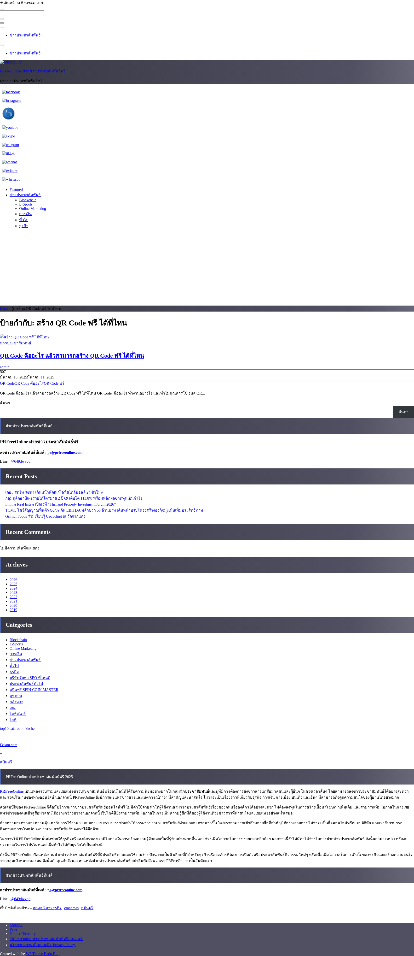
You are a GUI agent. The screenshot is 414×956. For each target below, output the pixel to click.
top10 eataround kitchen (18, 728)
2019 (13, 610)
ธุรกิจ (23, 226)
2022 (13, 597)
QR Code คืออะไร (29, 383)
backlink (16, 925)
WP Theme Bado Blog (43, 954)
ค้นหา (5, 403)
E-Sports (25, 204)
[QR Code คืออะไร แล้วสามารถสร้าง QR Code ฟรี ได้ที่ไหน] (207, 337)
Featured (16, 190)
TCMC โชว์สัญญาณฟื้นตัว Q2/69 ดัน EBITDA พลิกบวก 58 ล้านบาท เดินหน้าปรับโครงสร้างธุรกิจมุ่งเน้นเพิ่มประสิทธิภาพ (104, 510)
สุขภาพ (16, 696)
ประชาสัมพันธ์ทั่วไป (26, 684)
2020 (13, 605)
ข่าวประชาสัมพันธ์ (25, 35)
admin (4, 367)
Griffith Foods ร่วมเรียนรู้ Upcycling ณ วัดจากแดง (45, 516)
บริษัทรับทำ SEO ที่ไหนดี (30, 678)
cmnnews (71, 908)
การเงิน (25, 214)
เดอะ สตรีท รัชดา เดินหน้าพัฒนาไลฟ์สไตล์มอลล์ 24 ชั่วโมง (54, 492)
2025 (13, 584)
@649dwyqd (20, 461)
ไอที (13, 720)
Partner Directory (23, 934)
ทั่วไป (23, 220)
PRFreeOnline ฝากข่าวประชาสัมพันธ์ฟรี (32, 71)
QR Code (7, 383)
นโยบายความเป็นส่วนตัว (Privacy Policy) (43, 945)
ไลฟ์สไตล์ (18, 714)
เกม (13, 708)
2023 (13, 592)
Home (4, 309)
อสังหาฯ (16, 702)
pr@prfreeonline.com (64, 452)
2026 (13, 580)
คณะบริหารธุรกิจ (47, 908)
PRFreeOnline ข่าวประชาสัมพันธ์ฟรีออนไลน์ (46, 939)
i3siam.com (8, 745)
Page (13, 929)
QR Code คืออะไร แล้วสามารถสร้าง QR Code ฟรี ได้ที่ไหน (72, 356)
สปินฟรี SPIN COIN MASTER (34, 690)
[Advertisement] (207, 269)
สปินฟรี (6, 762)
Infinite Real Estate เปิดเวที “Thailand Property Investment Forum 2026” (60, 504)
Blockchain (27, 200)
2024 (13, 588)
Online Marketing (32, 209)
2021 (13, 601)
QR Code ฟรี (54, 383)
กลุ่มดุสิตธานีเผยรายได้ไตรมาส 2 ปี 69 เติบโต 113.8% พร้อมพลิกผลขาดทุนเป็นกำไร (73, 498)
